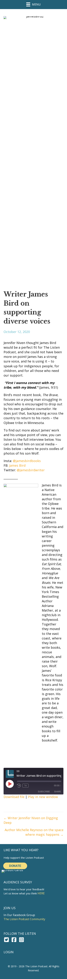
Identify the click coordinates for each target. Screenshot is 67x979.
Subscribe (44, 791)
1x (25, 785)
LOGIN (9, 952)
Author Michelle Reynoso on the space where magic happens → (34, 832)
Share (57, 791)
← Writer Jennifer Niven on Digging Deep (31, 820)
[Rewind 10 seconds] (19, 786)
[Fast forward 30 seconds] (32, 786)
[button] (6, 940)
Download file (14, 797)
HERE (41, 893)
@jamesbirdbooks (27, 461)
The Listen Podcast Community (24, 919)
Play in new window (43, 797)
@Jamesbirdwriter (31, 470)
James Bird (17, 465)
